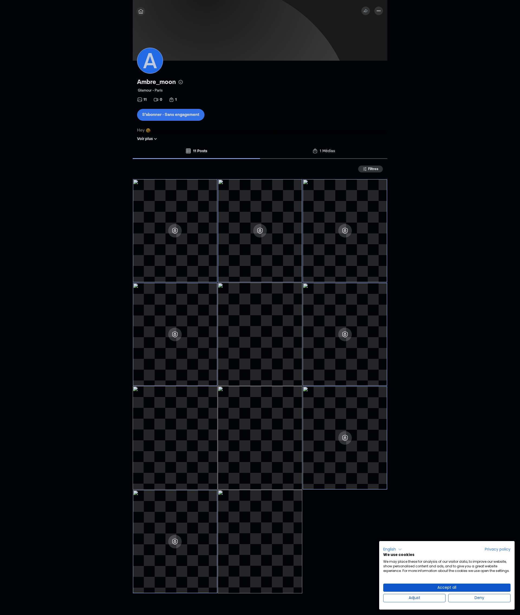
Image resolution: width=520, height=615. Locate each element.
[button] (392, 549)
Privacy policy (498, 549)
